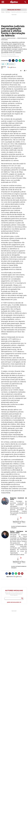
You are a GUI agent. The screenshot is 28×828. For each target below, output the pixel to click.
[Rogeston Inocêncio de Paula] (5, 504)
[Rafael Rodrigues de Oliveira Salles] (5, 538)
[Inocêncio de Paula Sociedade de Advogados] (19, 520)
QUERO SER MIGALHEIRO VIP (14, 602)
